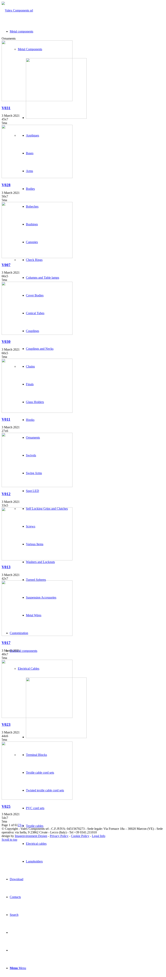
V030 (6, 341)
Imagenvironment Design (31, 836)
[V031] (37, 100)
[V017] (37, 635)
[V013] (37, 559)
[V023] (37, 717)
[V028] (37, 177)
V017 (6, 643)
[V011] (37, 411)
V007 (6, 265)
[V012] (37, 486)
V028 (6, 185)
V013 (6, 567)
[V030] (37, 333)
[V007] (37, 257)
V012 (6, 494)
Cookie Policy (80, 836)
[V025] (37, 798)
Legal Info (98, 836)
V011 (6, 419)
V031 (6, 108)
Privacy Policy (59, 836)
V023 (6, 724)
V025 (6, 806)
